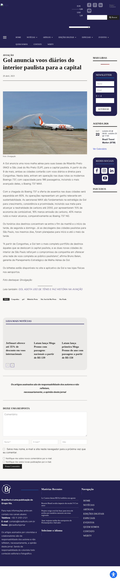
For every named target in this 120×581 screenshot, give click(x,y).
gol (23, 299)
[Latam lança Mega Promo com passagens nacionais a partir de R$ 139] (45, 333)
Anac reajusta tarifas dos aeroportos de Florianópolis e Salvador (56, 521)
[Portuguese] (80, 23)
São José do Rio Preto (48, 299)
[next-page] (12, 365)
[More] (84, 84)
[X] (64, 84)
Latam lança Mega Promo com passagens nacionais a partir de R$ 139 (44, 350)
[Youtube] (89, 11)
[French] (76, 23)
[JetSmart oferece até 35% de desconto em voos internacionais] (17, 333)
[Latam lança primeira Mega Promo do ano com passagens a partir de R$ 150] (73, 333)
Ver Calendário (100, 148)
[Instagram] (95, 5)
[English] (71, 23)
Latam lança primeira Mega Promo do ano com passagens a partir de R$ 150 (72, 350)
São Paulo (62, 299)
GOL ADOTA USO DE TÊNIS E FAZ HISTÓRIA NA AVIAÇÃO (51, 289)
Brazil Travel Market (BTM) (109, 141)
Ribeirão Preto (32, 299)
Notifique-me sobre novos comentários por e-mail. (29, 458)
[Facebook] (89, 5)
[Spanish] (85, 23)
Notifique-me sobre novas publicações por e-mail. (29, 462)
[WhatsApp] (77, 84)
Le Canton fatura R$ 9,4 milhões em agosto (58, 498)
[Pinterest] (70, 84)
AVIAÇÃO (8, 55)
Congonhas (15, 299)
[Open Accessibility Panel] (113, 574)
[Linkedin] (100, 5)
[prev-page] (8, 365)
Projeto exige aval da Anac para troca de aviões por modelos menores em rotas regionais (57, 513)
